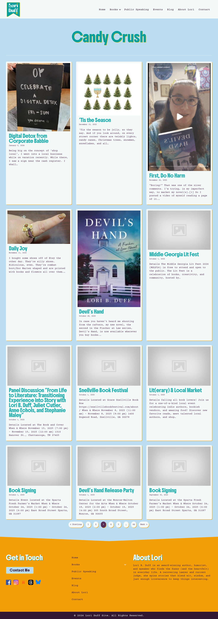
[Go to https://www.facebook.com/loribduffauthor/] (8, 582)
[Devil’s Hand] (109, 275)
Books (114, 9)
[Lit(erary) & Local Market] (179, 393)
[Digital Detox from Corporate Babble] (39, 133)
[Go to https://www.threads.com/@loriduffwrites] (30, 582)
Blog (170, 9)
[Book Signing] (39, 482)
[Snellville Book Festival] (109, 393)
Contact (204, 9)
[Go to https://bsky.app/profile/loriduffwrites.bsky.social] (38, 582)
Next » (143, 524)
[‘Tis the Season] (109, 133)
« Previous (76, 524)
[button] (120, 9)
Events (158, 9)
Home (102, 9)
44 (134, 524)
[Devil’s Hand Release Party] (109, 482)
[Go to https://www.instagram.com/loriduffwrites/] (16, 582)
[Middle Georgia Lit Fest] (179, 275)
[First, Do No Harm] (179, 133)
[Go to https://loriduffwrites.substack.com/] (23, 582)
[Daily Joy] (39, 275)
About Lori (186, 9)
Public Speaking (136, 9)
